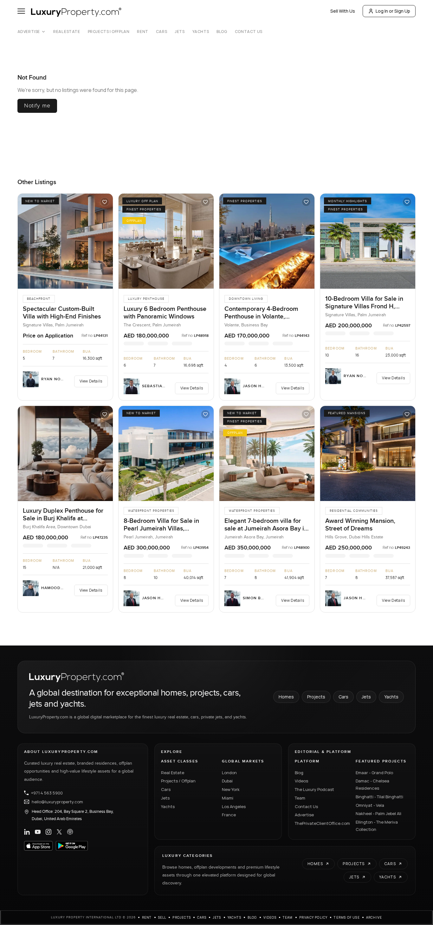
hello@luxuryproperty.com (57, 801)
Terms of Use (346, 917)
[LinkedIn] (27, 832)
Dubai (227, 781)
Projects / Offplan (178, 781)
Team (300, 798)
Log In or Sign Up (393, 11)
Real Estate (66, 31)
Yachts (200, 31)
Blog (222, 31)
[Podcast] (70, 832)
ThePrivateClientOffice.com (321, 823)
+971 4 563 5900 (47, 792)
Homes (286, 697)
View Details (91, 381)
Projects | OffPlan (109, 31)
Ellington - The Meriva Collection (377, 825)
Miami (227, 798)
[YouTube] (38, 832)
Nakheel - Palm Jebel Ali (378, 813)
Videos (301, 781)
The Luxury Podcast (314, 789)
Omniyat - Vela (370, 805)
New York (231, 789)
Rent (142, 31)
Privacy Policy (313, 917)
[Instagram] (48, 832)
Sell (162, 917)
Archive (374, 917)
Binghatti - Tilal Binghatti (379, 797)
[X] (59, 832)
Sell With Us (342, 11)
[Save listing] (104, 201)
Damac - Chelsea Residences (372, 784)
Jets (179, 31)
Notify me (37, 105)
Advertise (28, 31)
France (229, 815)
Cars (161, 31)
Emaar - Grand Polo (374, 772)
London (229, 772)
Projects (316, 697)
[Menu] (21, 11)
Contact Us (248, 31)
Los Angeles (234, 806)
